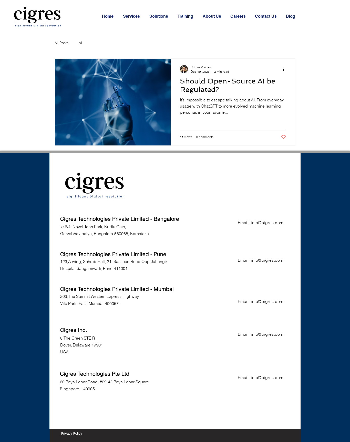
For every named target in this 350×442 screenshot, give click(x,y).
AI (80, 42)
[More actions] (285, 69)
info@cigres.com (267, 222)
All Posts (61, 42)
